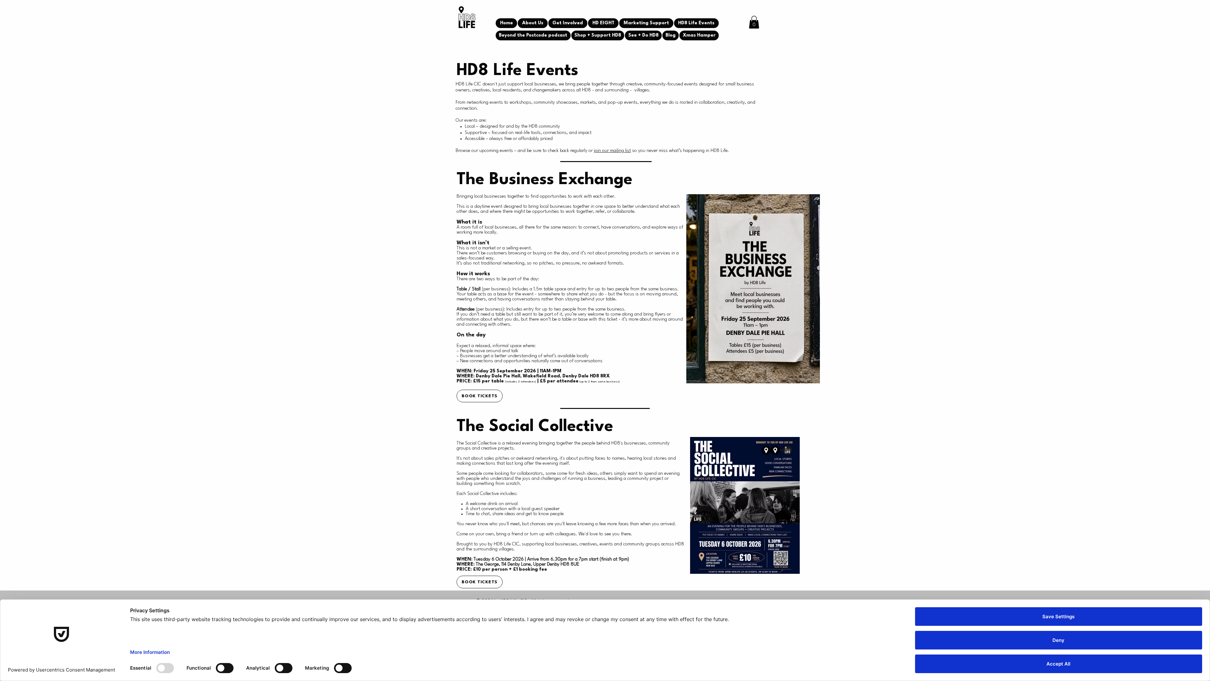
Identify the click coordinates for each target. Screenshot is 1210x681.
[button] (754, 22)
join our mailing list (612, 150)
